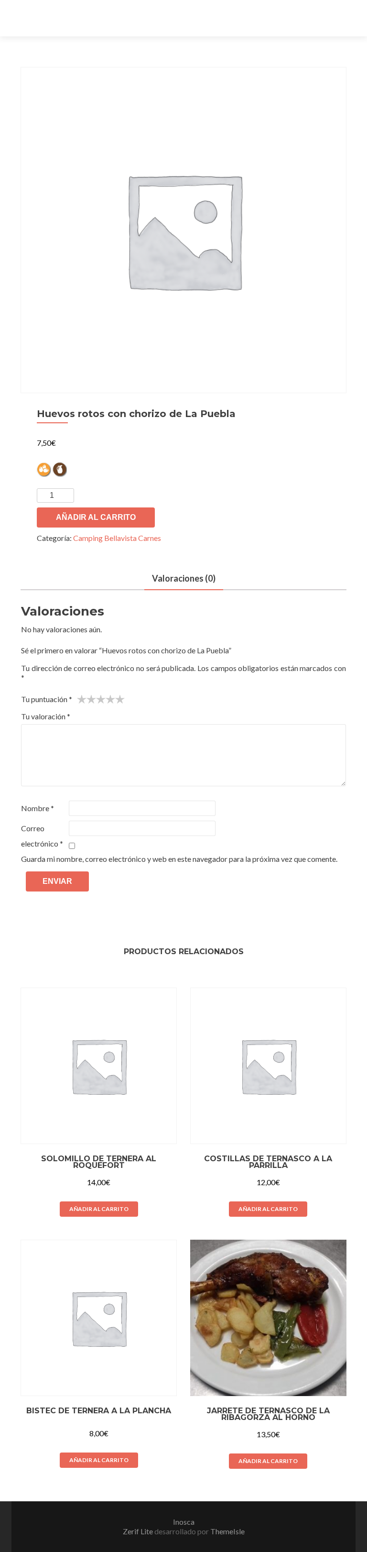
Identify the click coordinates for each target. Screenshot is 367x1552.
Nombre (37, 808)
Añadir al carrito (96, 517)
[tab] (183, 579)
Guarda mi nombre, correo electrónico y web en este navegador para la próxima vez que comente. (179, 858)
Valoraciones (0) (184, 578)
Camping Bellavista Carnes (117, 537)
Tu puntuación (46, 699)
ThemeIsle (227, 1531)
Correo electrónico (42, 836)
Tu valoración (45, 716)
